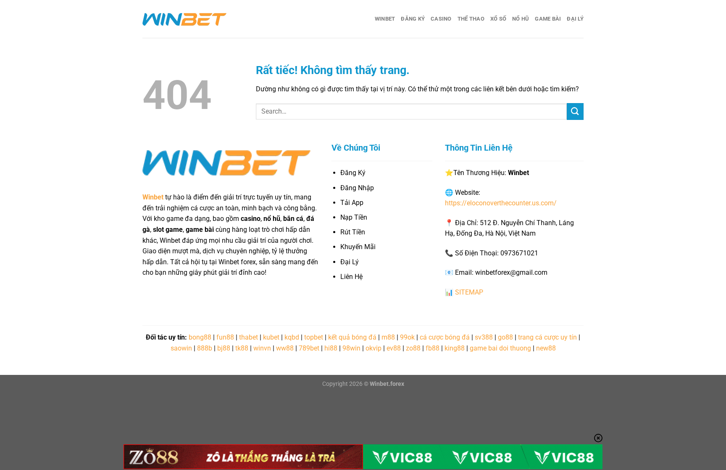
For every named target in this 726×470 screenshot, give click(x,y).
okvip (373, 348)
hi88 (330, 348)
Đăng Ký (413, 19)
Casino (441, 19)
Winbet (385, 19)
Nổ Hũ (520, 19)
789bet (309, 348)
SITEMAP (469, 292)
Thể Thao (471, 19)
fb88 (432, 348)
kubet (271, 337)
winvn (262, 348)
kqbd (291, 337)
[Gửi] (575, 111)
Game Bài (548, 19)
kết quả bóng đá (352, 337)
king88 (455, 348)
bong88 (200, 337)
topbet (313, 337)
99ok (407, 337)
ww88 (285, 348)
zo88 (413, 348)
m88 (388, 337)
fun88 (225, 337)
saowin (181, 348)
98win (351, 348)
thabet (248, 337)
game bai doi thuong (500, 348)
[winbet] (184, 18)
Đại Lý (575, 19)
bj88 (223, 348)
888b (204, 348)
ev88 (394, 348)
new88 (546, 348)
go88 (505, 337)
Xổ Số (498, 19)
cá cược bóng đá (445, 337)
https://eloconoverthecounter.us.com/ (501, 203)
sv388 (484, 337)
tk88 (241, 348)
